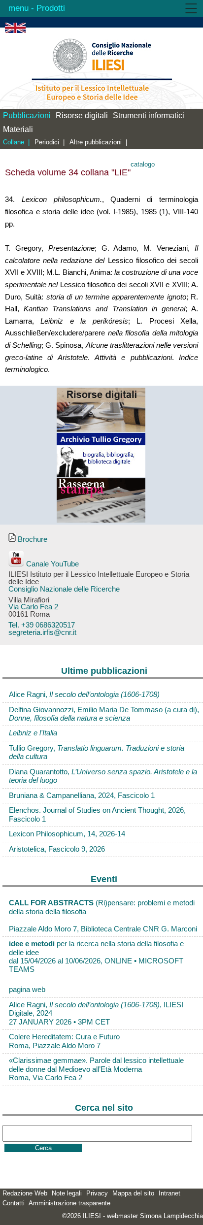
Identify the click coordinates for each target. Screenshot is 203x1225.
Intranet (169, 1193)
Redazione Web (24, 1193)
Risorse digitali (82, 115)
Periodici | (49, 142)
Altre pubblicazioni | (98, 142)
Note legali (67, 1193)
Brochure (31, 539)
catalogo (143, 164)
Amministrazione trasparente (69, 1203)
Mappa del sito (133, 1193)
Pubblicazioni (27, 115)
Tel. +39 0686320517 (41, 625)
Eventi (104, 879)
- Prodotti (47, 8)
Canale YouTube (51, 564)
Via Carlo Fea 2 (33, 607)
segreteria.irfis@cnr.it (42, 632)
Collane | (16, 142)
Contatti (13, 1203)
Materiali (18, 129)
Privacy (97, 1193)
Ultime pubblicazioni (104, 671)
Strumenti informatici (148, 115)
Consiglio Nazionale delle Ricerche (64, 589)
